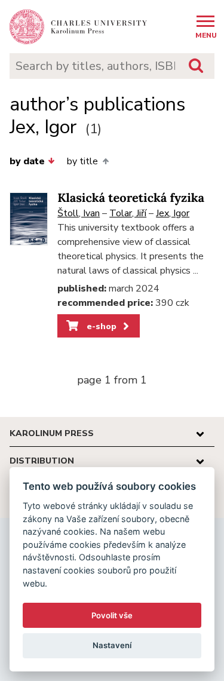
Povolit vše (112, 615)
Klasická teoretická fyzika (130, 198)
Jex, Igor (172, 213)
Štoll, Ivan (78, 213)
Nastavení (112, 645)
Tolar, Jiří (127, 213)
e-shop (100, 326)
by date (27, 161)
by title (82, 161)
